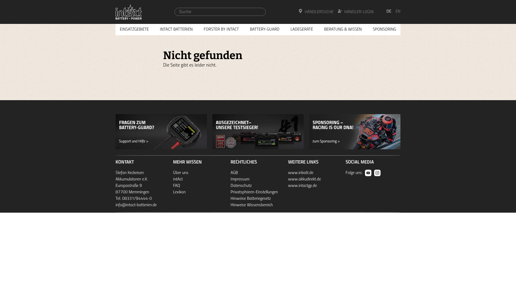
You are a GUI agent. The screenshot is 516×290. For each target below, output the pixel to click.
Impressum (240, 179)
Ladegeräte (302, 29)
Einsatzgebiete (134, 29)
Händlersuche (319, 12)
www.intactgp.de (302, 186)
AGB (234, 173)
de (388, 11)
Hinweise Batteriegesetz (251, 199)
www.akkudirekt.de (304, 179)
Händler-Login (359, 12)
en (398, 11)
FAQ (176, 186)
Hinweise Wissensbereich (252, 205)
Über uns (180, 173)
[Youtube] (368, 173)
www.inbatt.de (300, 173)
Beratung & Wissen (343, 29)
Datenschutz (241, 186)
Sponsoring (384, 29)
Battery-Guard (265, 29)
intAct (178, 179)
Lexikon (179, 192)
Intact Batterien (176, 29)
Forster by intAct (221, 29)
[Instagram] (377, 173)
